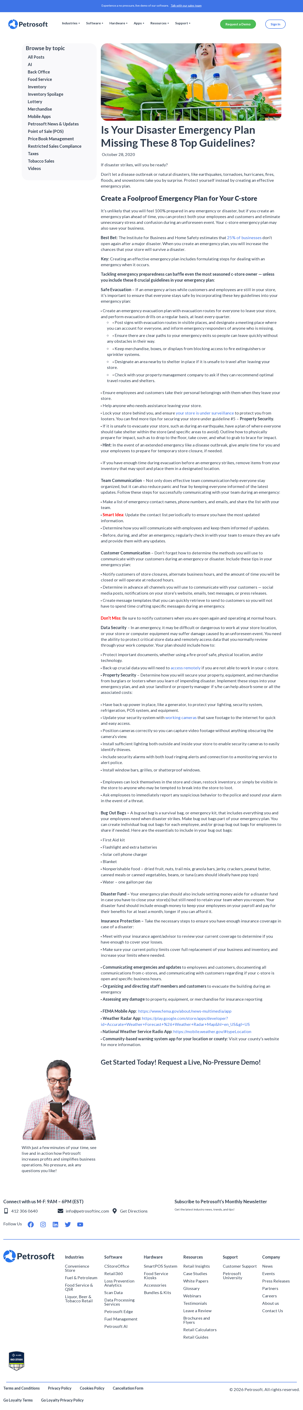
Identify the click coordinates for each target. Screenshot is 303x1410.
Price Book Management (51, 138)
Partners (270, 1288)
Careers (269, 1295)
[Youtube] (80, 1224)
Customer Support (240, 1266)
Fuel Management (120, 1318)
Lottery (35, 101)
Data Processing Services (119, 1301)
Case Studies (195, 1273)
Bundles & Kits (157, 1292)
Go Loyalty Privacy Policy (62, 1400)
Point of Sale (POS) (46, 131)
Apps (138, 23)
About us (270, 1303)
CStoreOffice (116, 1266)
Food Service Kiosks (156, 1275)
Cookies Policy (92, 1388)
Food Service (40, 79)
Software (93, 23)
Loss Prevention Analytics (119, 1282)
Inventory (37, 86)
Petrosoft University (232, 1275)
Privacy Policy (60, 1388)
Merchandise (40, 108)
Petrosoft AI (116, 1326)
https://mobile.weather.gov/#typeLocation (212, 1031)
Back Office (39, 71)
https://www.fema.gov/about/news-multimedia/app (184, 1010)
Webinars (192, 1295)
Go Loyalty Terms (18, 1400)
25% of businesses (244, 237)
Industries (70, 23)
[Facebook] (31, 1224)
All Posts (36, 56)
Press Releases (276, 1280)
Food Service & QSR (79, 1287)
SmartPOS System (160, 1266)
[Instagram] (43, 1224)
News (267, 1266)
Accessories (155, 1284)
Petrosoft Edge (118, 1311)
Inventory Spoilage (45, 94)
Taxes (33, 153)
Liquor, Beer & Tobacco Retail (79, 1298)
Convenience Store (77, 1268)
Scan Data (113, 1292)
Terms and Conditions (21, 1388)
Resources (158, 23)
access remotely (186, 667)
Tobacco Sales (41, 160)
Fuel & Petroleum (81, 1277)
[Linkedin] (55, 1224)
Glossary (191, 1288)
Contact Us (272, 1310)
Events (268, 1273)
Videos (34, 168)
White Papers (195, 1280)
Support (181, 23)
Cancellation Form (128, 1388)
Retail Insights (196, 1266)
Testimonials (195, 1303)
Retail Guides (195, 1336)
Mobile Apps (39, 116)
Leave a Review (197, 1310)
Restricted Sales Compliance (54, 146)
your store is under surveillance (205, 412)
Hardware (117, 23)
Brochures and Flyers (196, 1320)
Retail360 (113, 1273)
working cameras (181, 717)
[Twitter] (68, 1224)
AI (30, 64)
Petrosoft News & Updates (53, 123)
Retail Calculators (200, 1329)
